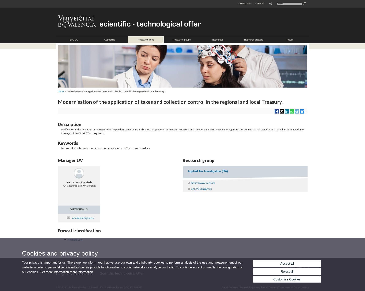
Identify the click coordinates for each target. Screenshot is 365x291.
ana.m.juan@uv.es (83, 218)
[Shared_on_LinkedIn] (286, 113)
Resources (217, 39)
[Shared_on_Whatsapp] (291, 113)
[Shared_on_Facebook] (276, 113)
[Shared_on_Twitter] (281, 113)
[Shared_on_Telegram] (297, 113)
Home (61, 91)
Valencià (259, 4)
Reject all (287, 271)
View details (79, 209)
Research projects (253, 39)
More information (81, 272)
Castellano (244, 4)
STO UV (73, 39)
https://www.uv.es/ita (203, 182)
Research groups (182, 39)
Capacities (109, 39)
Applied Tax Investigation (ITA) (208, 171)
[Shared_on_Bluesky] (302, 113)
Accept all (287, 263)
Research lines (146, 39)
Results (290, 39)
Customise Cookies (287, 279)
